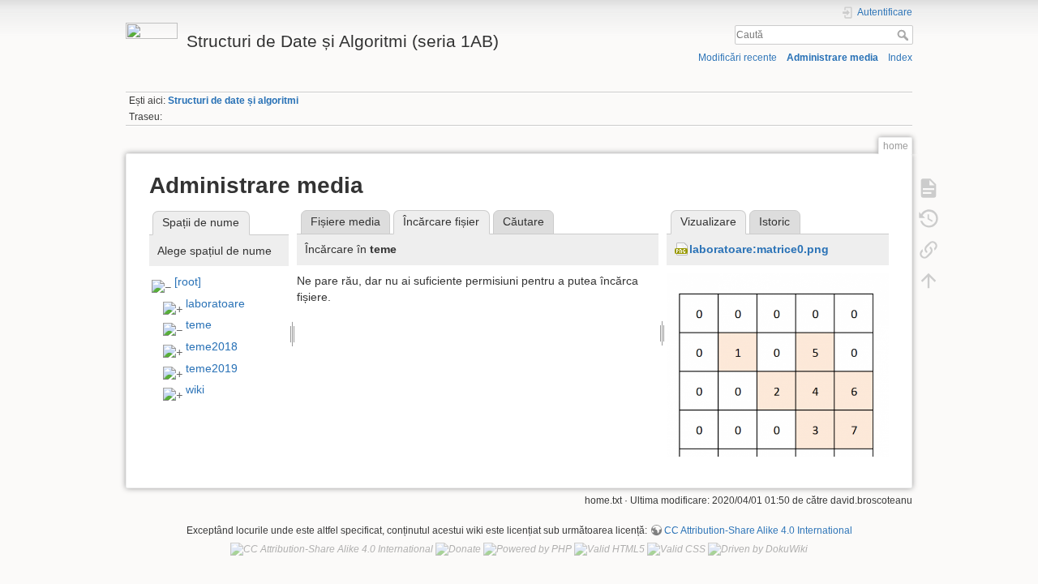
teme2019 (212, 368)
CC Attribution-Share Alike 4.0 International (758, 530)
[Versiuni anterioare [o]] (928, 218)
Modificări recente (737, 57)
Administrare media (832, 57)
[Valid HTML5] (609, 549)
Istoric (774, 221)
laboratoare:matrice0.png (759, 249)
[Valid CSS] (676, 549)
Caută (904, 35)
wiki (195, 389)
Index (900, 57)
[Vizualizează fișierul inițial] (778, 387)
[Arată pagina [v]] (928, 187)
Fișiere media (345, 221)
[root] (187, 281)
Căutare (523, 221)
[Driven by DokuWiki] (758, 549)
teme (199, 324)
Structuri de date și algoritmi (233, 100)
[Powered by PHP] (527, 549)
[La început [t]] (928, 279)
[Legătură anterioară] (928, 249)
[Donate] (458, 549)
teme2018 (212, 346)
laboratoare (215, 303)
